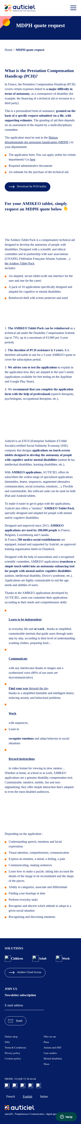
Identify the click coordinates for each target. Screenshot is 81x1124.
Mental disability (53, 1058)
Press (46, 1042)
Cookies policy (13, 1058)
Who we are (50, 1036)
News (46, 1064)
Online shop (11, 1036)
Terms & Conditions (15, 1047)
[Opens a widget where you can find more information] (66, 1117)
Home (8, 49)
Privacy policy (12, 1053)
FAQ (7, 1042)
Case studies (50, 1053)
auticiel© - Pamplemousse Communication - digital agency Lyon (34, 1114)
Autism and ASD (52, 1047)
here (32, 159)
